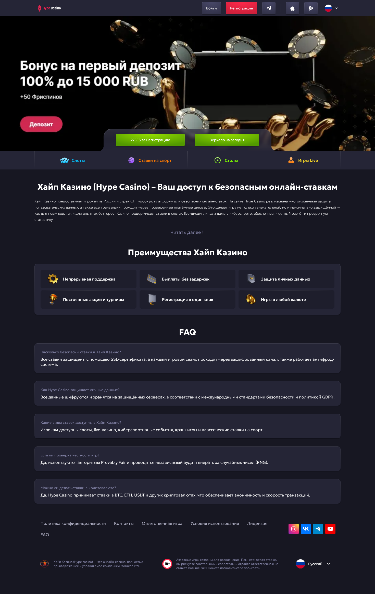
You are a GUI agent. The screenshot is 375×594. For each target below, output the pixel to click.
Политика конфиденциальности (73, 523)
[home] (49, 8)
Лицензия (257, 523)
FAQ (45, 534)
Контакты (124, 523)
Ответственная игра (162, 523)
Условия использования (215, 523)
